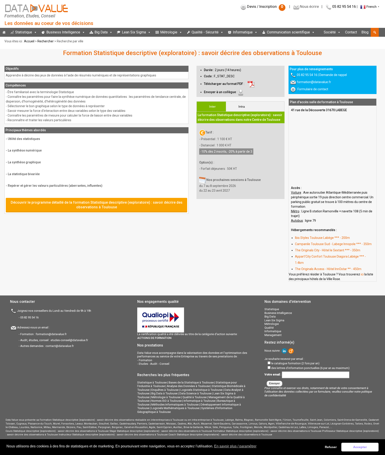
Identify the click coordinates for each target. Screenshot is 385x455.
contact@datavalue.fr (59, 346)
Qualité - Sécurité (205, 32)
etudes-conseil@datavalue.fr (69, 340)
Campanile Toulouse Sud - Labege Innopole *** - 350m (333, 244)
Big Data (101, 32)
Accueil (29, 41)
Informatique (243, 32)
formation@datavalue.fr (314, 82)
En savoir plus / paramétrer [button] (235, 446)
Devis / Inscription (265, 6)
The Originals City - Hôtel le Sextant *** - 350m (327, 250)
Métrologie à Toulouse (165, 397)
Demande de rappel (333, 75)
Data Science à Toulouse (195, 393)
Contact (351, 32)
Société (330, 32)
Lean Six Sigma (134, 32)
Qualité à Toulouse (194, 397)
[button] (375, 32)
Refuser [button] (331, 447)
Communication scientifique (288, 32)
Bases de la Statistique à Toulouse (191, 382)
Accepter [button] (360, 447)
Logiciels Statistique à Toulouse (201, 389)
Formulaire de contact (312, 89)
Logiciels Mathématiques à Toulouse (175, 408)
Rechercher (45, 41)
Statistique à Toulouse (152, 382)
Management (273, 335)
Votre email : (273, 374)
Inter (212, 106)
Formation (145, 360)
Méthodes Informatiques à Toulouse (175, 404)
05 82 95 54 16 (344, 6)
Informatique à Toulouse (199, 400)
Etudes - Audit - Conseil (154, 363)
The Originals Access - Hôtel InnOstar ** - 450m (328, 269)
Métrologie (168, 32)
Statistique (23, 32)
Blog (365, 32)
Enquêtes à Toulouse (164, 389)
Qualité (269, 327)
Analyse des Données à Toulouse (188, 386)
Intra (241, 106)
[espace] (319, 32)
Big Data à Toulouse (164, 393)
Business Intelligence (63, 32)
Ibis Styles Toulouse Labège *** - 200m (322, 238)
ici (362, 274)
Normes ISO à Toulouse (166, 400)
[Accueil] (4, 32)
